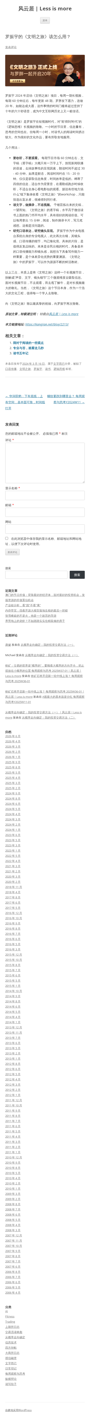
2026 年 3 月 (13, 746)
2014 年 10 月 (13, 991)
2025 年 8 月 (13, 767)
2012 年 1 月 (13, 1095)
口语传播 (11, 369)
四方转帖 (11, 1348)
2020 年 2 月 (13, 882)
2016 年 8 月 (13, 928)
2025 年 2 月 (13, 788)
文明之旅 (25, 369)
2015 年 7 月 (13, 970)
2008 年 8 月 (13, 1204)
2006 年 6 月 (13, 1282)
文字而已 (59, 364)
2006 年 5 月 (13, 1287)
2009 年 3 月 (13, 1194)
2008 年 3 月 (13, 1230)
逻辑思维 (59, 369)
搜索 (8, 568)
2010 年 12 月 (13, 1157)
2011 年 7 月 (13, 1121)
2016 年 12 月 (13, 913)
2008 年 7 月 (13, 1209)
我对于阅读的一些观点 (28, 343)
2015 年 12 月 (13, 954)
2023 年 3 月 (13, 845)
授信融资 (11, 1358)
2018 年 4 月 (13, 892)
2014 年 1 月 (13, 1022)
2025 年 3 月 (13, 783)
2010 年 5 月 (13, 1173)
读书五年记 (20, 353)
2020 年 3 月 (13, 876)
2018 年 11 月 (13, 887)
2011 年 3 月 (13, 1142)
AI (6, 1311)
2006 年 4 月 (13, 1292)
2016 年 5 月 (13, 944)
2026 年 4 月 (13, 741)
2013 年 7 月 (13, 1038)
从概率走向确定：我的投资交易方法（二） (49, 717)
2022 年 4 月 (13, 861)
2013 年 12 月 (13, 1027)
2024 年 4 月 (13, 814)
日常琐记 (11, 1368)
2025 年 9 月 (13, 762)
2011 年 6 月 (13, 1126)
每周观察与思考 (15, 1374)
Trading (10, 1322)
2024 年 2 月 (13, 824)
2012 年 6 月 (13, 1069)
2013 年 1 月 (13, 1058)
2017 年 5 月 (13, 908)
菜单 (45, 20)
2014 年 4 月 (13, 1017)
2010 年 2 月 (13, 1183)
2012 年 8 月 (13, 1064)
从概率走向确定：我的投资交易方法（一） (48, 645)
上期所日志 (12, 1327)
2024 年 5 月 (13, 809)
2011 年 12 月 (13, 1100)
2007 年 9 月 (13, 1251)
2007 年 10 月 (13, 1246)
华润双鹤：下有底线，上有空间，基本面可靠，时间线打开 (25, 402)
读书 (48, 369)
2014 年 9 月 (13, 996)
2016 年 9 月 (13, 923)
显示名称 (12, 488)
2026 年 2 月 (13, 752)
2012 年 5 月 (13, 1074)
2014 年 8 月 (13, 1001)
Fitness (9, 1316)
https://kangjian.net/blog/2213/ (47, 324)
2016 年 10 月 (13, 918)
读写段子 (11, 1384)
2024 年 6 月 (13, 804)
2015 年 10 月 (13, 960)
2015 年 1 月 (13, 986)
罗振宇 (38, 369)
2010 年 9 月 (13, 1162)
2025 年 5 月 (13, 772)
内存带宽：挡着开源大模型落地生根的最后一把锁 (36, 610)
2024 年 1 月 (13, 830)
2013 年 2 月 (13, 1053)
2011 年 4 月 (13, 1136)
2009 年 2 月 (13, 1199)
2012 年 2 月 (13, 1090)
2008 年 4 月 (13, 1225)
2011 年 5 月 (13, 1131)
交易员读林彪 (13, 1332)
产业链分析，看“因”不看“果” (23, 605)
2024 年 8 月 (13, 798)
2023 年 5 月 (13, 840)
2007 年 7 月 (13, 1261)
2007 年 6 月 (13, 1266)
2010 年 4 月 (13, 1178)
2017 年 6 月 (13, 902)
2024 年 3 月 (13, 819)
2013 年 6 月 (13, 1043)
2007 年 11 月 (13, 1240)
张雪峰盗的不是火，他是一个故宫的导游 (30, 616)
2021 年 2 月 (13, 871)
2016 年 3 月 (13, 949)
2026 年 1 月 (13, 757)
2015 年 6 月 (13, 975)
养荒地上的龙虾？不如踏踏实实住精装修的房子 (35, 621)
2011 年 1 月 (13, 1152)
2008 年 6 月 (13, 1214)
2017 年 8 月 (13, 897)
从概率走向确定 (15, 1337)
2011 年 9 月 (13, 1110)
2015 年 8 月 (13, 965)
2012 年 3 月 (13, 1084)
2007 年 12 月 (13, 1235)
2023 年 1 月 (13, 850)
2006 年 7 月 (13, 1277)
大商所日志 (12, 1353)
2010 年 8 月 (13, 1168)
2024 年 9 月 (13, 793)
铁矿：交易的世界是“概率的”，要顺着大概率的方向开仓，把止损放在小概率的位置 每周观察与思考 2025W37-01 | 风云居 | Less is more (44, 670)
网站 (8, 522)
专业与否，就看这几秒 (28, 348)
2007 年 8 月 (13, 1256)
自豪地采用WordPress (18, 1410)
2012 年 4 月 (13, 1079)
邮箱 (9, 505)
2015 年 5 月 (13, 980)
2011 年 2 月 (13, 1147)
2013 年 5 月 (13, 1048)
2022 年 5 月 (13, 856)
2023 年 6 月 (13, 835)
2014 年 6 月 (13, 1006)
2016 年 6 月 (13, 939)
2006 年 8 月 (13, 1272)
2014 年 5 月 (13, 1012)
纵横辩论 (11, 1379)
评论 (9, 440)
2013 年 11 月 (13, 1032)
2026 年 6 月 (13, 736)
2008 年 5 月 (13, 1220)
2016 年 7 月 (13, 934)
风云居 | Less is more (45, 8)
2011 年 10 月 (13, 1105)
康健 (8, 645)
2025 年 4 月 (13, 778)
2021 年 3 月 (13, 866)
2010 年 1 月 (13, 1188)
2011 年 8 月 (13, 1116)
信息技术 (11, 1342)
